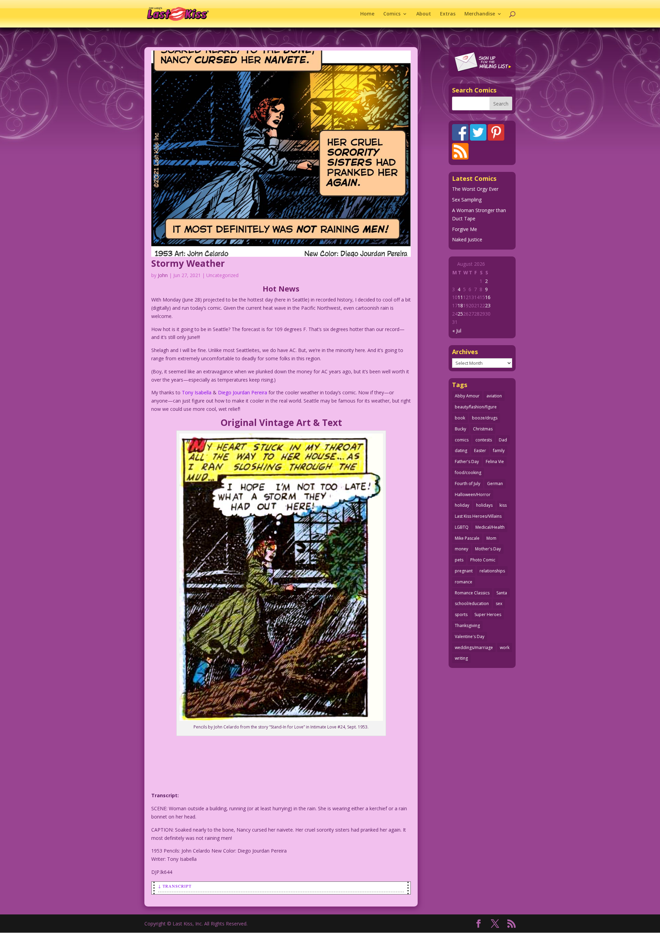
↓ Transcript (174, 886)
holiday (462, 505)
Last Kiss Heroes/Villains (478, 516)
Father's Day (467, 461)
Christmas (483, 429)
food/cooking (468, 472)
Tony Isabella (196, 392)
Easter (480, 450)
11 (460, 297)
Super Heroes (487, 614)
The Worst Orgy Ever (475, 189)
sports (461, 614)
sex (499, 603)
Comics (391, 14)
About (423, 14)
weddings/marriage (474, 647)
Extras (447, 14)
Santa (501, 593)
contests (483, 440)
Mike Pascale (467, 538)
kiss (503, 505)
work (504, 647)
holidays (484, 505)
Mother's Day (488, 549)
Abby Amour (467, 396)
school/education (472, 603)
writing (461, 658)
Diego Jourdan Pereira (242, 392)
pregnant (464, 571)
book (460, 418)
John (163, 275)
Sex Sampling (467, 199)
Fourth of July (467, 483)
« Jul (456, 330)
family (499, 450)
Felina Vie (495, 461)
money (461, 549)
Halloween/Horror (473, 494)
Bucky (460, 429)
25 (460, 313)
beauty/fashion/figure (476, 407)
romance (463, 582)
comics (462, 440)
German (495, 483)
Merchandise (479, 14)
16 (488, 297)
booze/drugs (484, 418)
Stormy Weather (188, 263)
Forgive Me (464, 229)
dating (461, 450)
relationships (492, 571)
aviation (494, 396)
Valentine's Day (469, 636)
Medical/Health (490, 527)
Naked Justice (467, 239)
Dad (503, 440)
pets (459, 560)
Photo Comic (482, 560)
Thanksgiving (467, 625)
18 (460, 305)
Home (367, 14)
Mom (491, 538)
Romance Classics (472, 593)
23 (488, 305)
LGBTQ (462, 527)
